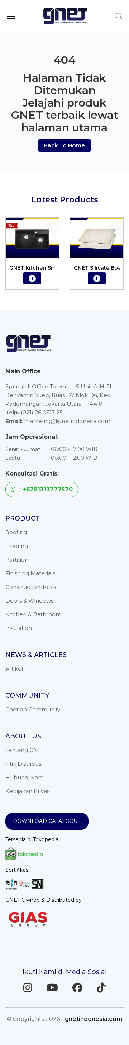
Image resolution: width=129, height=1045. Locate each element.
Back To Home (64, 145)
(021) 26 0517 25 (42, 412)
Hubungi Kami (25, 777)
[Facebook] (77, 988)
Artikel (14, 668)
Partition (16, 559)
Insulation (18, 628)
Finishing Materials (30, 573)
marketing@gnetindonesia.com (67, 421)
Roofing (16, 532)
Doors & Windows (29, 600)
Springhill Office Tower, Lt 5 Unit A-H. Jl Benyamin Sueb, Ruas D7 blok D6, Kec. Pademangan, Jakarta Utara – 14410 (58, 395)
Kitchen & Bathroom (33, 614)
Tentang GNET (25, 750)
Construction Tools (30, 587)
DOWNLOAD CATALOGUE (47, 821)
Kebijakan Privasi (28, 791)
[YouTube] (52, 988)
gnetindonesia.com (93, 1018)
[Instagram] (27, 988)
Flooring (16, 545)
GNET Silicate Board (100, 268)
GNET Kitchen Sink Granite (44, 268)
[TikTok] (101, 988)
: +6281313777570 (45, 489)
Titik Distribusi (23, 763)
